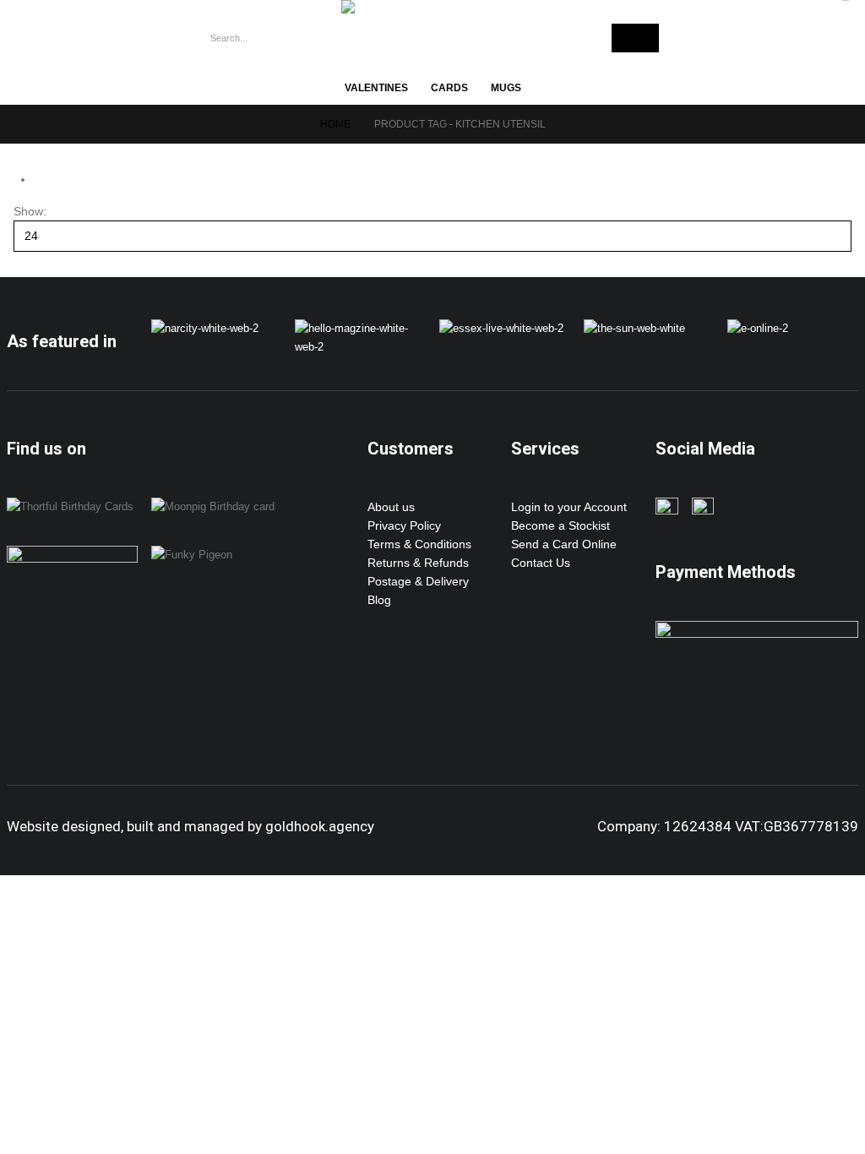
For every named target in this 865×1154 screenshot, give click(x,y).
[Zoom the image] (204, 329)
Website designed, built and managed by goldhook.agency (190, 826)
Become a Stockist (560, 525)
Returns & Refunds (418, 562)
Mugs (506, 88)
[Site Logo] (417, 7)
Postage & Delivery (418, 581)
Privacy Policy (404, 525)
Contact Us (540, 562)
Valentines (376, 88)
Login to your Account (569, 507)
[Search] (635, 38)
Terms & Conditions (419, 544)
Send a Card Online (564, 544)
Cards (449, 88)
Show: (30, 211)
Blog (379, 600)
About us (391, 507)
